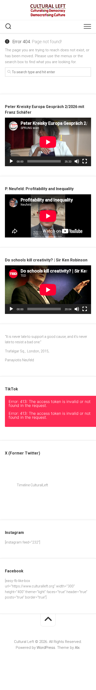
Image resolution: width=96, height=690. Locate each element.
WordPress (46, 647)
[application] (48, 142)
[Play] (11, 161)
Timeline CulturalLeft (31, 485)
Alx (77, 647)
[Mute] (76, 161)
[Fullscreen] (84, 161)
